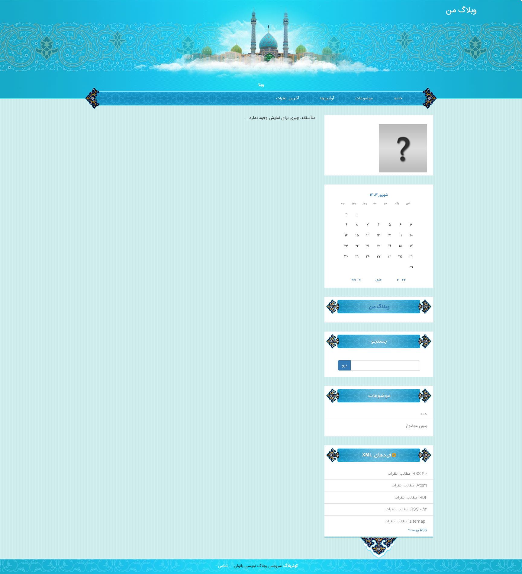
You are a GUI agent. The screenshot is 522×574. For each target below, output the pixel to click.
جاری (378, 280)
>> (354, 280)
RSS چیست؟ (417, 530)
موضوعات (363, 98)
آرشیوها (327, 98)
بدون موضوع (416, 426)
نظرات (393, 473)
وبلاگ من (461, 10)
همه (423, 414)
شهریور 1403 (379, 195)
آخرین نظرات (287, 98)
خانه (398, 98)
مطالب (405, 473)
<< (404, 280)
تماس (223, 566)
